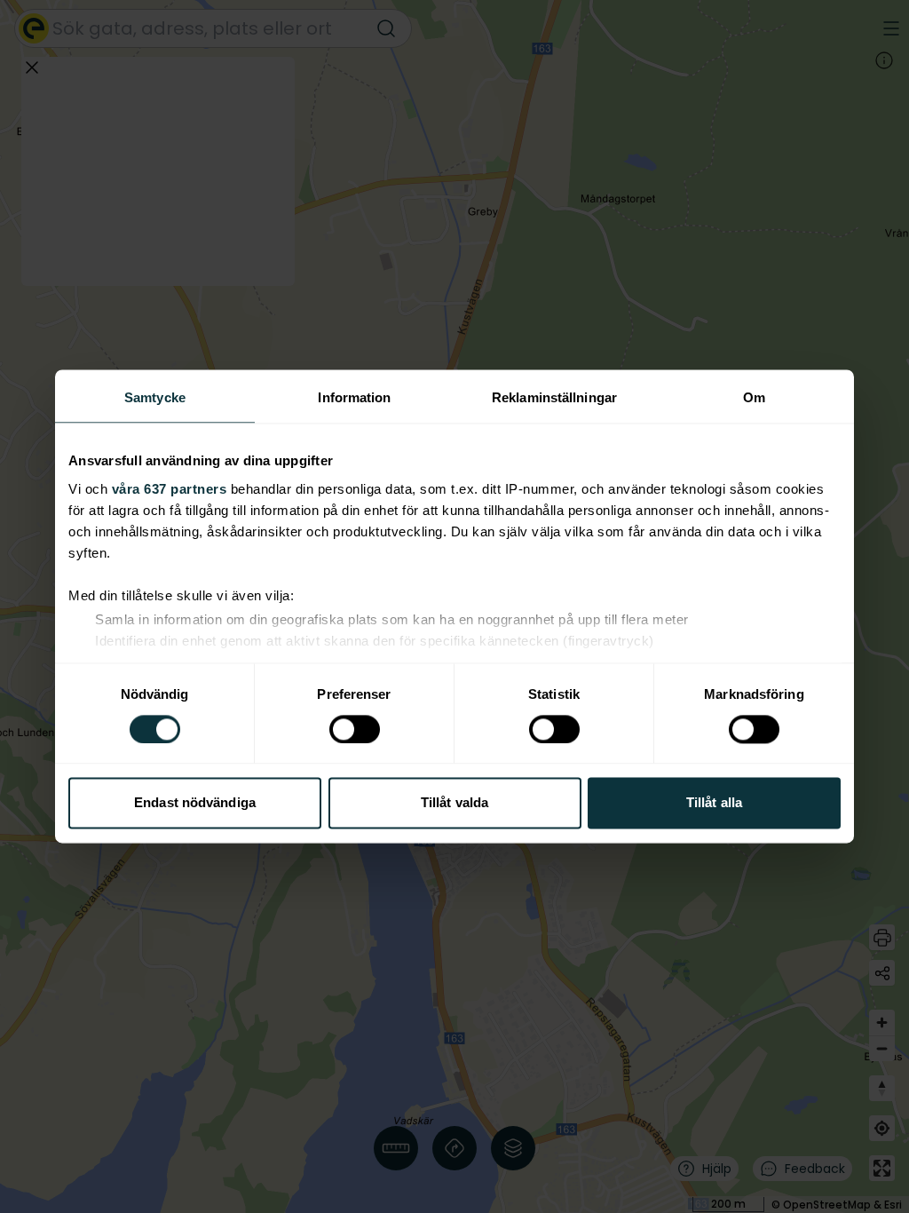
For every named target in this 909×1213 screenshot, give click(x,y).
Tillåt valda (454, 803)
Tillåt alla (714, 803)
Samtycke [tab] (155, 397)
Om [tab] (754, 397)
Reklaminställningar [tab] (554, 397)
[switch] (354, 729)
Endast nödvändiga (195, 803)
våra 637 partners (169, 488)
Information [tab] (354, 397)
